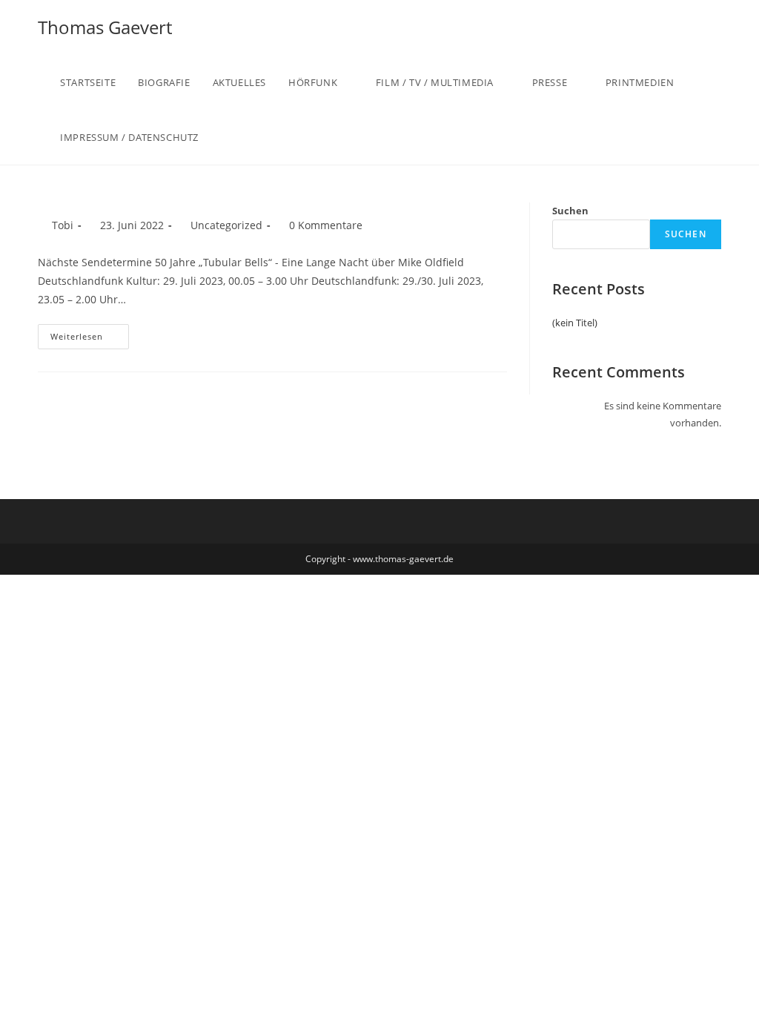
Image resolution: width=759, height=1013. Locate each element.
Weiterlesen (76, 336)
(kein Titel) (574, 322)
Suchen (570, 210)
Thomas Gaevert (105, 27)
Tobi (62, 225)
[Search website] (241, 137)
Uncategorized (226, 225)
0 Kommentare (325, 225)
